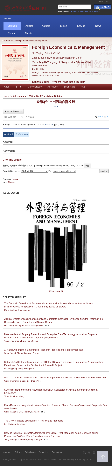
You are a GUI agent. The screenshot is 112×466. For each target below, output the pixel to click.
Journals (12, 26)
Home (7, 18)
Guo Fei (23, 439)
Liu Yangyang (10, 368)
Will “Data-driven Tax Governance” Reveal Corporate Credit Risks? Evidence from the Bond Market (55, 377)
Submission (30, 452)
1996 (30, 96)
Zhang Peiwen (37, 325)
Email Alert (69, 86)
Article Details (54, 96)
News (98, 26)
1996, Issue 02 (56, 291)
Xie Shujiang (10, 424)
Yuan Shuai (9, 396)
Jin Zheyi (21, 424)
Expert (63, 26)
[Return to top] (102, 456)
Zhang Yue (36, 381)
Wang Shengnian (26, 368)
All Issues (53, 86)
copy (87, 166)
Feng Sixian (32, 341)
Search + (97, 12)
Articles (29, 26)
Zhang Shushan (22, 325)
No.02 (39, 96)
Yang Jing (8, 341)
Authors (46, 26)
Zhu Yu (36, 353)
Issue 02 (49, 124)
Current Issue (35, 86)
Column (12, 33)
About (28, 33)
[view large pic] (56, 243)
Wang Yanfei (10, 353)
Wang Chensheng (12, 381)
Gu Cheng (9, 325)
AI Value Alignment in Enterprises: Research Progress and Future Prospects (43, 350)
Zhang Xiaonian (24, 353)
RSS (82, 86)
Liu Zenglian (24, 412)
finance (75, 12)
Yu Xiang (20, 396)
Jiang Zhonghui (11, 439)
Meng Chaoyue (35, 439)
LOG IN (100, 2)
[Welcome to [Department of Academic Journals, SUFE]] (26, 7)
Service (81, 26)
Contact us (57, 452)
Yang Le (25, 381)
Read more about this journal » (69, 82)
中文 (106, 2)
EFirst (19, 86)
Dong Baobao (10, 310)
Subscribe (43, 452)
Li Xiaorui (35, 412)
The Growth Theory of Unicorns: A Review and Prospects (33, 420)
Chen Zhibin (20, 341)
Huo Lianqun (24, 310)
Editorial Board (40, 82)
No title (15, 179)
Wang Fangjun (11, 412)
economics (85, 12)
